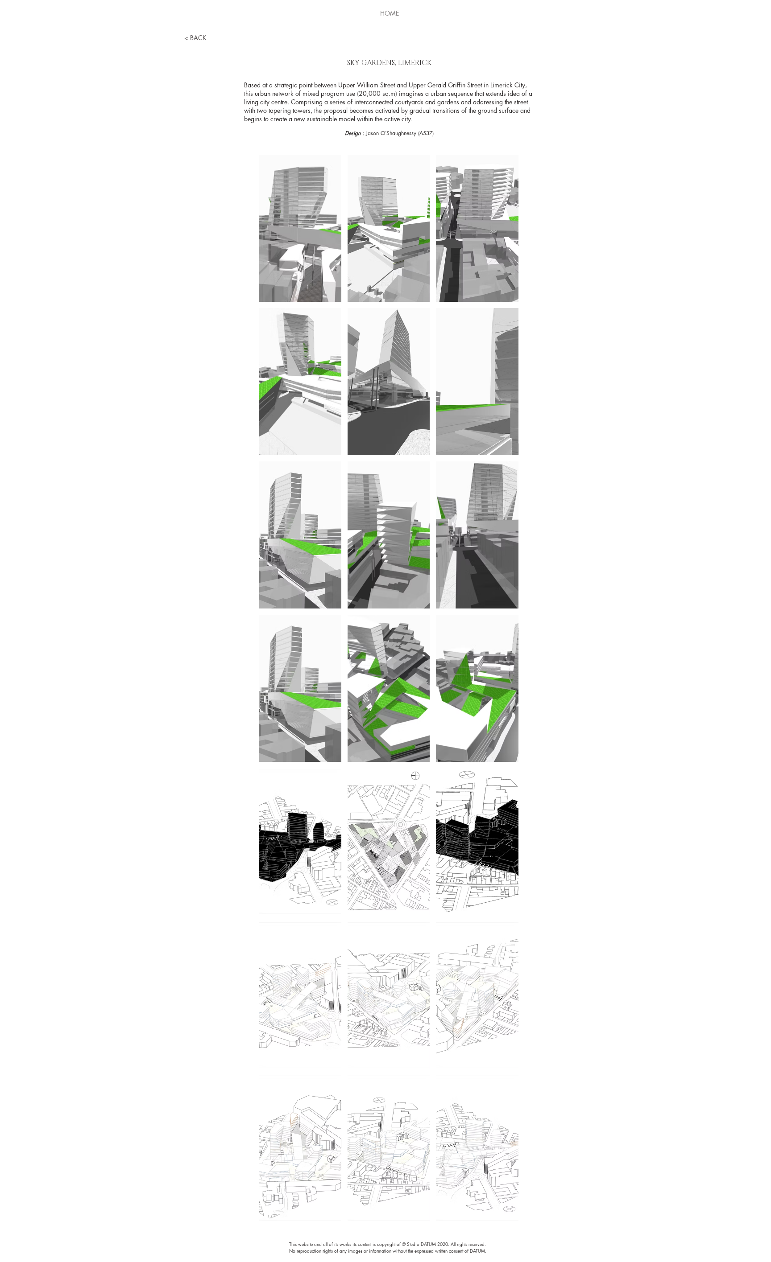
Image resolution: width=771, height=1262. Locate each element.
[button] (300, 228)
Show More (389, 1229)
